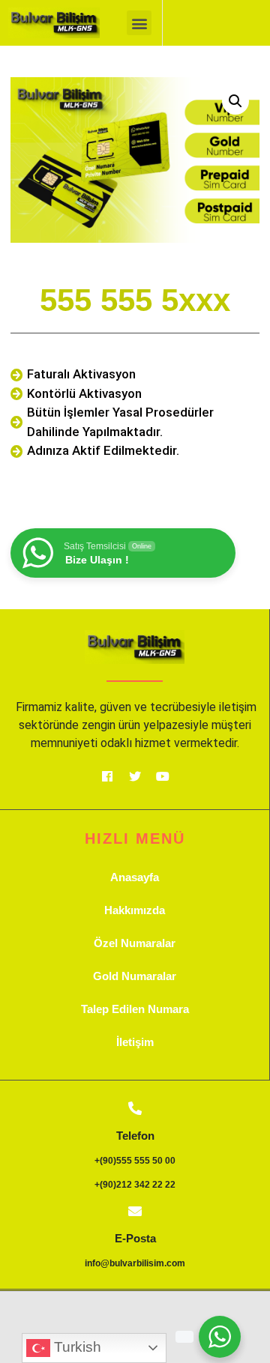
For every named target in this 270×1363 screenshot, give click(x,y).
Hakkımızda (134, 910)
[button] (139, 22)
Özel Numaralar (135, 943)
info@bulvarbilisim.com (135, 1263)
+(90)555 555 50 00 (135, 1160)
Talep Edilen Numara (135, 1009)
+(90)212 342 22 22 (135, 1184)
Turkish (75, 1347)
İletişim (135, 1042)
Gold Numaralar (134, 976)
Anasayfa (134, 877)
